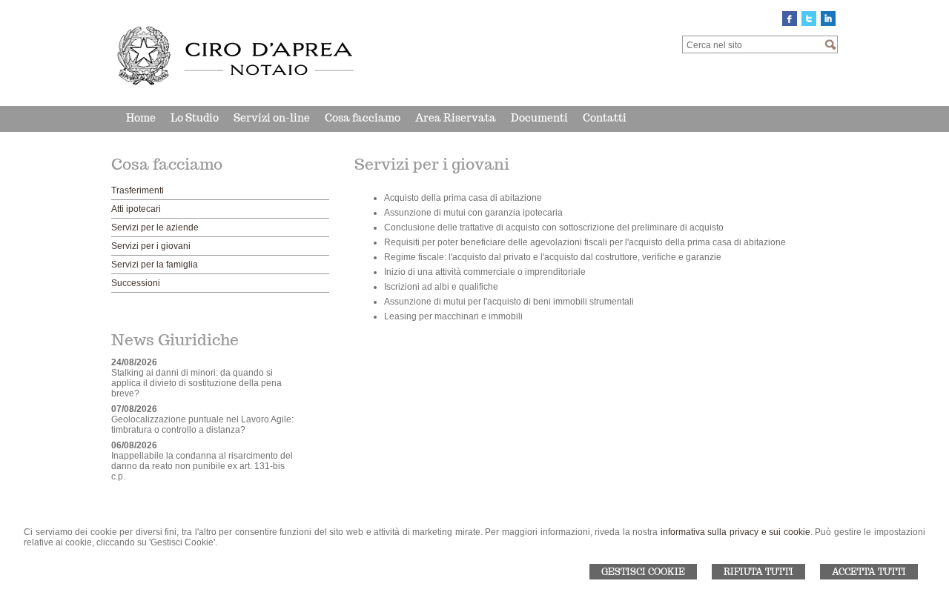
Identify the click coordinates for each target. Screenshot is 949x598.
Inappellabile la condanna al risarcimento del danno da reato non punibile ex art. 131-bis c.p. (202, 466)
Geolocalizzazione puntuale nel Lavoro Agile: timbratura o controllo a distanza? (202, 424)
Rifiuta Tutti (758, 571)
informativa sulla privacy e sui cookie (735, 532)
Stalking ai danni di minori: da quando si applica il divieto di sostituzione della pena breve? (196, 383)
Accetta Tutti (869, 571)
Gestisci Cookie (643, 571)
